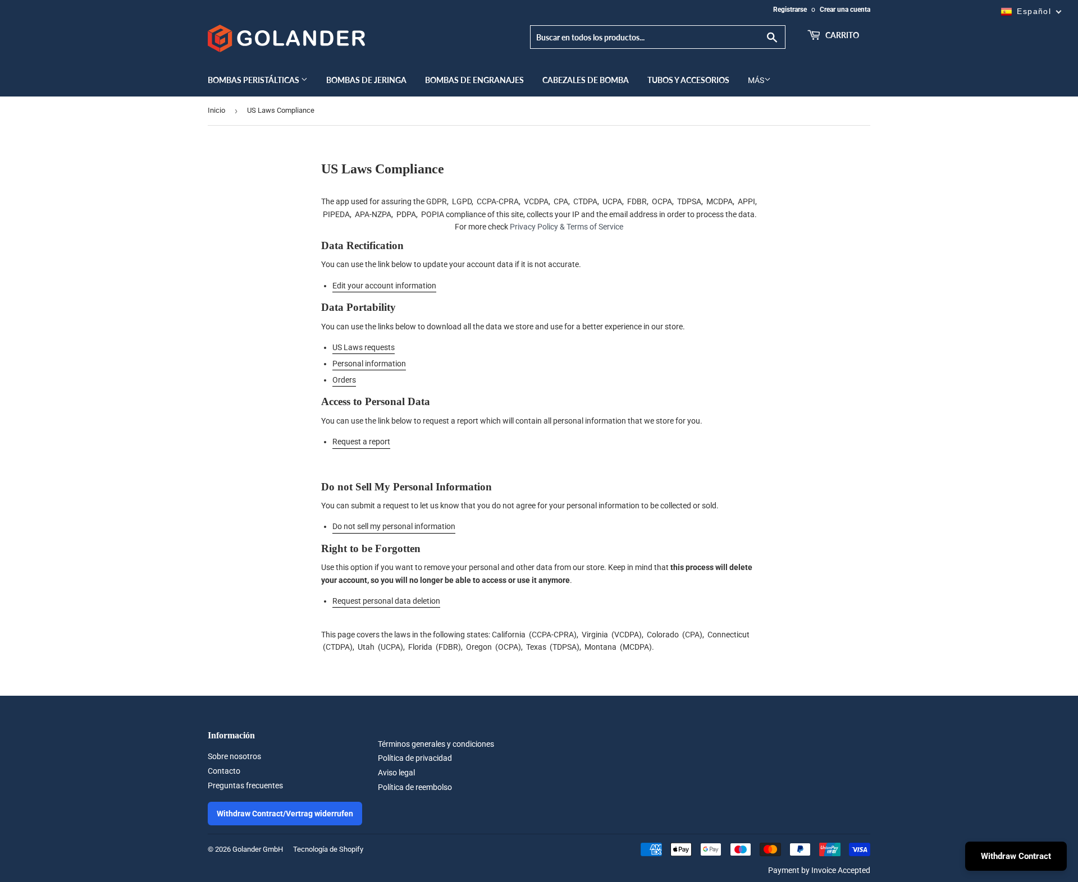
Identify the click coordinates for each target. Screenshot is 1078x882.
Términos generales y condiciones (436, 743)
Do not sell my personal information (393, 526)
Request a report (361, 441)
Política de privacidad (415, 758)
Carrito (841, 35)
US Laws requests (363, 347)
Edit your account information (384, 285)
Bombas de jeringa (366, 80)
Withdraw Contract (1016, 856)
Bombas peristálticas (254, 80)
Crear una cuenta (845, 9)
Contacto (224, 770)
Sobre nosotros (234, 756)
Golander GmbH (257, 849)
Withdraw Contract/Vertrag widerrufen (285, 813)
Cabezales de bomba (585, 80)
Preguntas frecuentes (245, 785)
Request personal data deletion (386, 600)
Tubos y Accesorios (688, 80)
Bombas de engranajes (474, 80)
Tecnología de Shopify (328, 849)
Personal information (369, 363)
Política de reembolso (415, 787)
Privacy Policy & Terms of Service (566, 226)
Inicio (216, 110)
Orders (344, 379)
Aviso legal (396, 772)
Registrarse (790, 9)
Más (756, 80)
